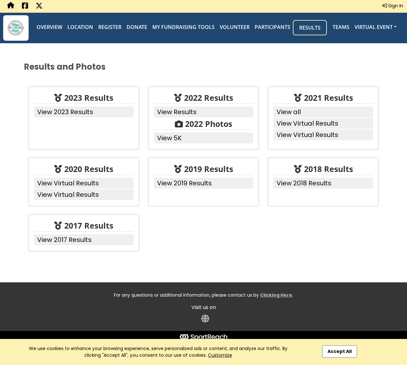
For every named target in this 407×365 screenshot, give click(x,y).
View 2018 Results (304, 183)
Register (109, 27)
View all (289, 111)
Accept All (340, 351)
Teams (341, 27)
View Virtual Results (307, 123)
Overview (49, 27)
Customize (220, 355)
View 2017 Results (64, 239)
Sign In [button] (395, 5)
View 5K (169, 138)
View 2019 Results (184, 183)
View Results (177, 111)
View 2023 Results (65, 111)
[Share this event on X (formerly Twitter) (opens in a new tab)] (39, 6)
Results (310, 27)
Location (80, 27)
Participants (272, 27)
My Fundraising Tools (183, 27)
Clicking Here (276, 295)
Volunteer (235, 27)
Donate (137, 27)
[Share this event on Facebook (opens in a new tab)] (25, 6)
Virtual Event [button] (374, 27)
